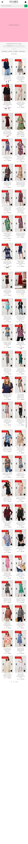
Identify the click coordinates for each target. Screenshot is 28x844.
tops (11, 45)
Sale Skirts (15, 51)
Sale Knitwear (22, 51)
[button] (3, 66)
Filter (15, 54)
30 (16, 681)
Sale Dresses (4, 51)
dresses (8, 45)
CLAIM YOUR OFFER (26, 422)
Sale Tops (10, 51)
